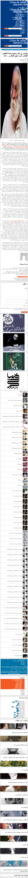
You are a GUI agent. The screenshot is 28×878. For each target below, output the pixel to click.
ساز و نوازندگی (18, 15)
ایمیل (25, 302)
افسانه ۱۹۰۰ (24, 769)
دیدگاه (26, 288)
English (22, 33)
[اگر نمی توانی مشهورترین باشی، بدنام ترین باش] (14, 826)
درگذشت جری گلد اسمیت (21, 794)
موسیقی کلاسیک (18, 18)
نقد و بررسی (19, 19)
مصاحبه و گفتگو (18, 25)
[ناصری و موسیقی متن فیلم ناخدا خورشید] (14, 776)
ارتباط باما (22, 20)
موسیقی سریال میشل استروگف (19, 732)
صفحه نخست (21, 7)
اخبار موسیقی (19, 13)
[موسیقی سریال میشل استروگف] (14, 726)
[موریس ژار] (14, 838)
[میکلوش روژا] (14, 801)
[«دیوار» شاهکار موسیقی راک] (14, 738)
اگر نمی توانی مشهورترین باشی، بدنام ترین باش (16, 832)
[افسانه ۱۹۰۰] (14, 764)
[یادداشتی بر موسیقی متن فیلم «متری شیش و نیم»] (14, 813)
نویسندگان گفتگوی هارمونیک (19, 660)
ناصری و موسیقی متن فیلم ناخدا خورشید (17, 782)
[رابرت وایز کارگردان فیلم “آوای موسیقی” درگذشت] (14, 751)
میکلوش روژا (24, 807)
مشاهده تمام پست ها (22, 276)
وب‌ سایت (25, 305)
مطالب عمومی (18, 21)
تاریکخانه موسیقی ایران (16, 220)
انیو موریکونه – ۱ (23, 857)
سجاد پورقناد (22, 59)
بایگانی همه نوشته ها (22, 49)
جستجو (6, 28)
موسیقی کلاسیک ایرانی (17, 17)
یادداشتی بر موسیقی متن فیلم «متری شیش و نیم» (15, 819)
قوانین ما (22, 30)
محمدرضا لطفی (23, 253)
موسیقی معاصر (18, 24)
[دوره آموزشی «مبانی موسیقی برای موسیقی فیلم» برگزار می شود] (14, 863)
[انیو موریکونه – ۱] (14, 851)
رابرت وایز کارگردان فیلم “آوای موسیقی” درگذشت (15, 757)
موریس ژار (24, 844)
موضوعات (22, 16)
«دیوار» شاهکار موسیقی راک (20, 745)
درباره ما (22, 31)
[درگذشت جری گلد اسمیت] (14, 788)
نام (26, 300)
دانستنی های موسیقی (17, 26)
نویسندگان (22, 21)
